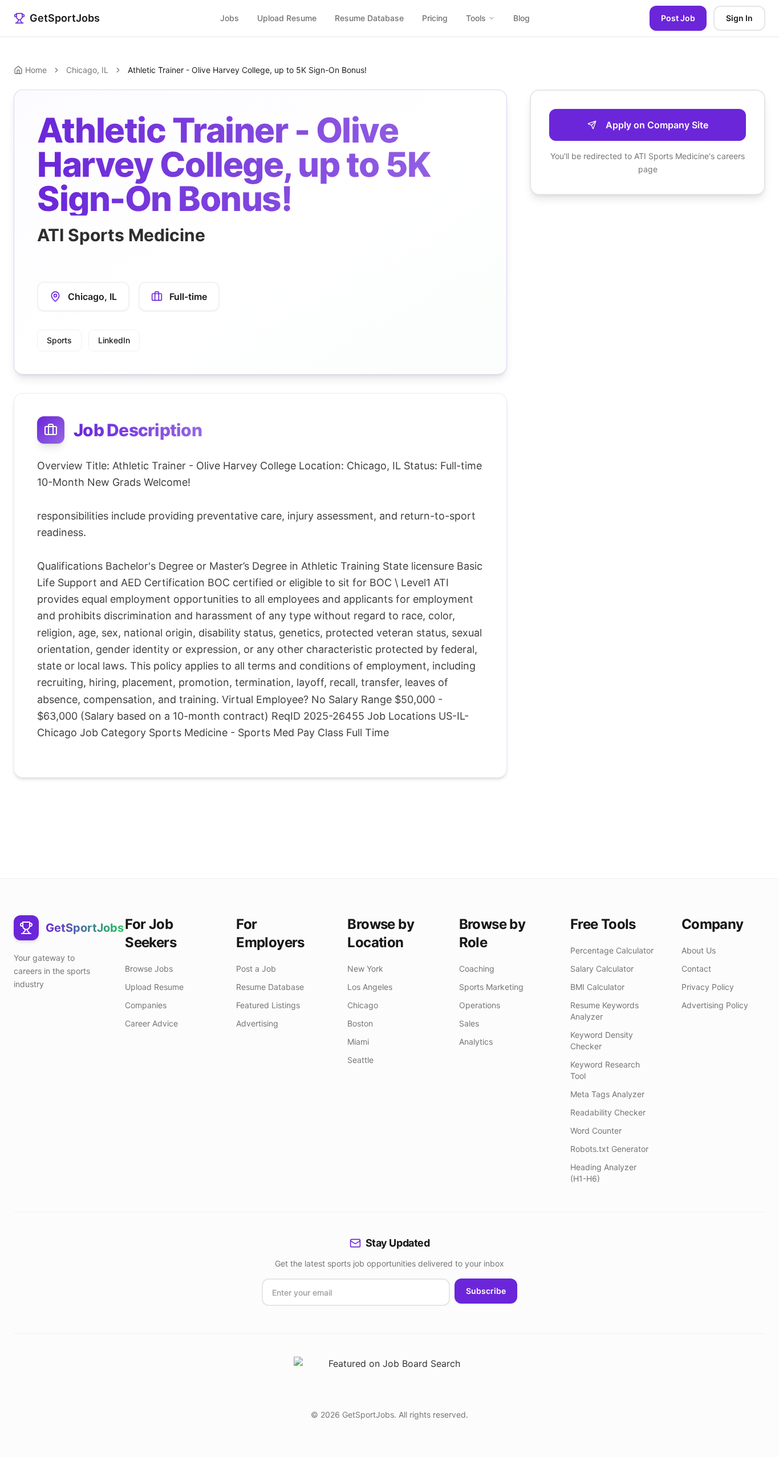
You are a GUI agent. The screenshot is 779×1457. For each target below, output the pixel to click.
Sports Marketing (491, 987)
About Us (698, 950)
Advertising (257, 1023)
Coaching (476, 968)
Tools (476, 18)
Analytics (476, 1041)
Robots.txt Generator (609, 1149)
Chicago (362, 1005)
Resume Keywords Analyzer (604, 1010)
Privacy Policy (707, 987)
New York (365, 968)
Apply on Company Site (657, 125)
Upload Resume (287, 18)
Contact (696, 968)
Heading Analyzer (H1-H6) (603, 1172)
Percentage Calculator (612, 950)
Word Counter (596, 1130)
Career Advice (151, 1023)
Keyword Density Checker (601, 1040)
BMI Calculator (597, 987)
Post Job (678, 18)
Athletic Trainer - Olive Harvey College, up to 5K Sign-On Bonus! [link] (247, 70)
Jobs (229, 18)
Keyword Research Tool (605, 1070)
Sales (469, 1023)
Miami (358, 1041)
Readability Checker (608, 1112)
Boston (360, 1023)
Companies (146, 1005)
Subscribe (486, 1291)
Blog (521, 18)
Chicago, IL (87, 70)
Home (36, 70)
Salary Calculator (602, 968)
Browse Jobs (149, 968)
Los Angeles (369, 987)
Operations (479, 1005)
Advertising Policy (714, 1005)
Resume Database (369, 18)
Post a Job (256, 968)
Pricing (435, 18)
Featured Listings (268, 1005)
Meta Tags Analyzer (607, 1094)
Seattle (360, 1060)
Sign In (739, 18)
